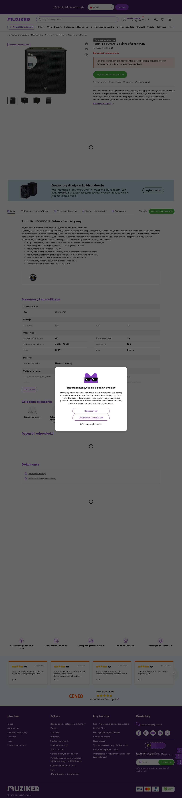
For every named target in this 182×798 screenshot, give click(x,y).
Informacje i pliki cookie (91, 424)
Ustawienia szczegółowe (91, 417)
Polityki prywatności (104, 403)
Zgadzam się (91, 411)
